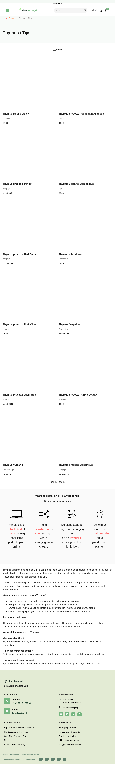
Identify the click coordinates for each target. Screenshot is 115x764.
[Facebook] (67, 714)
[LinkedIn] (79, 714)
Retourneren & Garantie (69, 732)
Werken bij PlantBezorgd (15, 744)
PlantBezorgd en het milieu (16, 732)
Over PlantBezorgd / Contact (17, 736)
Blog (6, 740)
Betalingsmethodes (67, 736)
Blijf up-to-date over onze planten (19, 727)
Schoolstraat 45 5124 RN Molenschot (72, 701)
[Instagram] (61, 714)
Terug (11, 18)
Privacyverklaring (30, 759)
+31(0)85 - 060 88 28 (21, 703)
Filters (59, 50)
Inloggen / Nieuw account (70, 744)
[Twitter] (73, 714)
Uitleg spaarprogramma (69, 740)
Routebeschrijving (71, 707)
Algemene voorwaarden (12, 759)
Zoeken (84, 10)
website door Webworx (30, 755)
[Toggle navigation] (7, 10)
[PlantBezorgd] (27, 10)
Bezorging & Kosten (67, 727)
